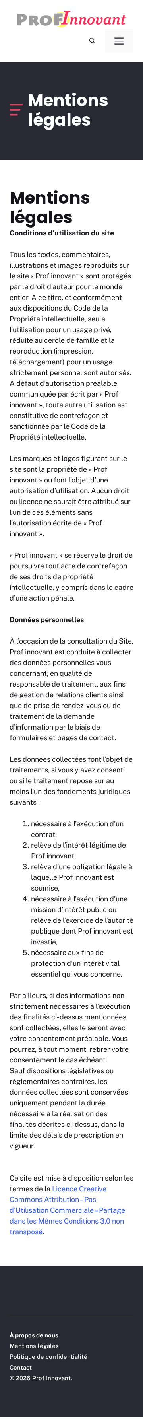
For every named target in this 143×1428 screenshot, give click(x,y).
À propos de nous (34, 1335)
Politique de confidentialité (48, 1356)
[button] (92, 41)
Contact (21, 1367)
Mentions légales (34, 1345)
